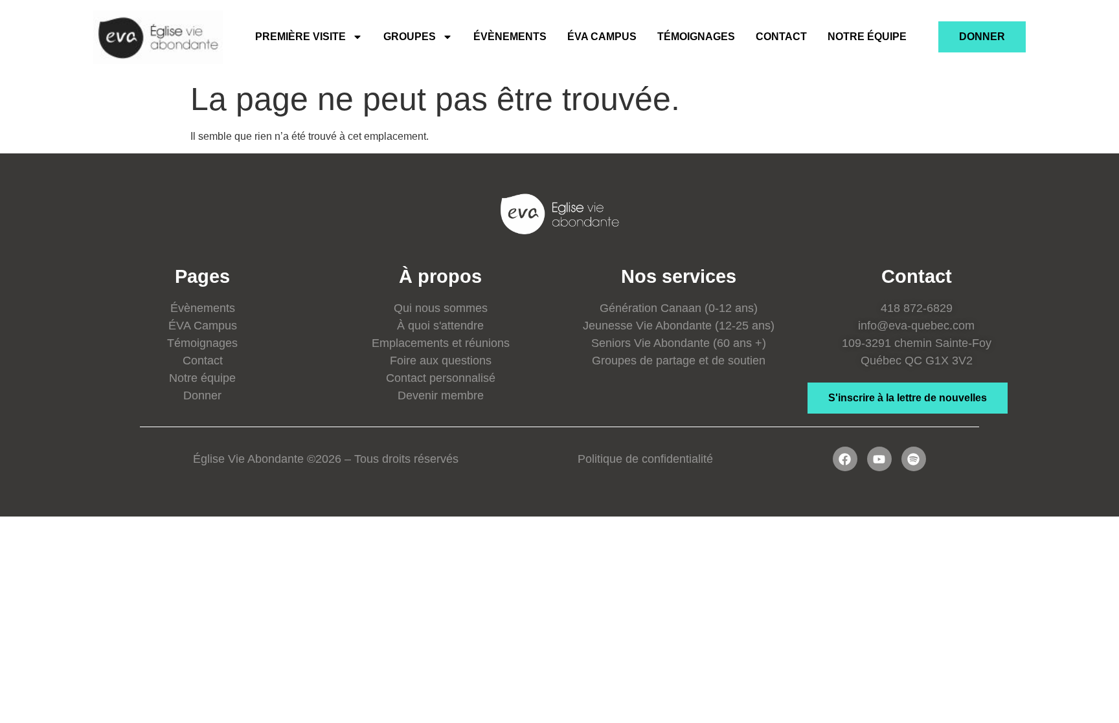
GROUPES (409, 36)
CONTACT (781, 36)
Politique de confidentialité (645, 458)
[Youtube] (879, 459)
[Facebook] (845, 459)
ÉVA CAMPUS (602, 36)
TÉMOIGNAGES (696, 36)
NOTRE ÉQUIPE (867, 36)
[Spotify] (913, 459)
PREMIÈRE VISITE (300, 36)
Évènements (510, 36)
